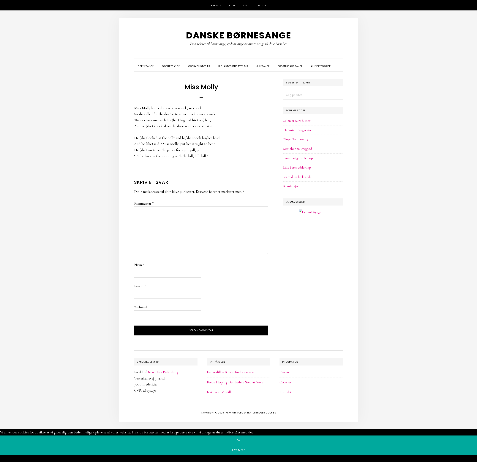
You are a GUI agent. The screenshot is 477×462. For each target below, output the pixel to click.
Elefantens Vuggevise (297, 130)
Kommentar (144, 203)
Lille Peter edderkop (297, 167)
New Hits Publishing (163, 372)
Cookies (285, 382)
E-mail (140, 286)
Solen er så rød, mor (297, 121)
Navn (139, 265)
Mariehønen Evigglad (297, 149)
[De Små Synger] (313, 230)
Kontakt (285, 392)
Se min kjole (291, 186)
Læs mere (238, 450)
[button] (339, 63)
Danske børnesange (238, 35)
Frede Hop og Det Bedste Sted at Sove (235, 382)
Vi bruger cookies (264, 412)
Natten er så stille (219, 392)
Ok (239, 440)
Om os (284, 372)
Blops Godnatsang (295, 139)
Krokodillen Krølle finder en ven (230, 372)
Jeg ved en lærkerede (297, 177)
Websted (140, 307)
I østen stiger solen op (298, 158)
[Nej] (238, 459)
